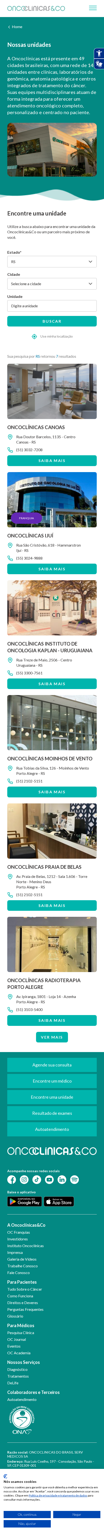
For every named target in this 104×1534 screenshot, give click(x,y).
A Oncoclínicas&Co (26, 1225)
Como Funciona (20, 1296)
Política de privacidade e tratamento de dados (58, 1495)
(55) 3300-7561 (29, 673)
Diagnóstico (17, 1369)
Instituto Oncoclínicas (25, 1245)
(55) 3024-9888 (29, 558)
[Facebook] (11, 1179)
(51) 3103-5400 (29, 1009)
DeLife (12, 1382)
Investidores (17, 1239)
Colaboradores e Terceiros (33, 1392)
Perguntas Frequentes (25, 1309)
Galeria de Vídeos (22, 1259)
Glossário (15, 1316)
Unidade (14, 296)
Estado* (14, 252)
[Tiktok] (36, 1179)
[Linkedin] (62, 1179)
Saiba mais (52, 460)
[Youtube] (49, 1179)
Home (17, 26)
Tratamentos (18, 1376)
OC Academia (18, 1352)
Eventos (14, 1346)
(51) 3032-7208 (29, 449)
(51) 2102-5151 (29, 781)
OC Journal (16, 1339)
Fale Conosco (18, 1272)
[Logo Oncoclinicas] (36, 8)
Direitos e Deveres (22, 1302)
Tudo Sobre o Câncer (24, 1289)
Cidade (13, 274)
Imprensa (15, 1252)
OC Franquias (18, 1232)
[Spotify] (74, 1179)
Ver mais (52, 1037)
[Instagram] (24, 1179)
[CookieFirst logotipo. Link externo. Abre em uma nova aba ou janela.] (5, 1476)
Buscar (52, 321)
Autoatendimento (22, 1399)
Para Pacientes (22, 1282)
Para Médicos (20, 1325)
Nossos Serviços (23, 1362)
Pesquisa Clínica (20, 1332)
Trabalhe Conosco (22, 1265)
